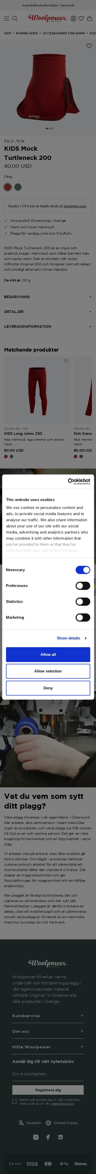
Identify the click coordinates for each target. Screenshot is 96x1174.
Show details (68, 638)
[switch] (83, 586)
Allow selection (48, 671)
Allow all (48, 654)
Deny (48, 688)
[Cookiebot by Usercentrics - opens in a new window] (68, 481)
